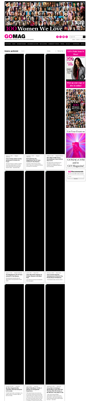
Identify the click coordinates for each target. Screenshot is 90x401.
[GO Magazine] (25, 36)
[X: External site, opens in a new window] (60, 37)
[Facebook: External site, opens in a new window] (57, 37)
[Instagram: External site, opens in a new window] (66, 37)
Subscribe (76, 178)
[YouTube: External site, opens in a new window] (63, 37)
